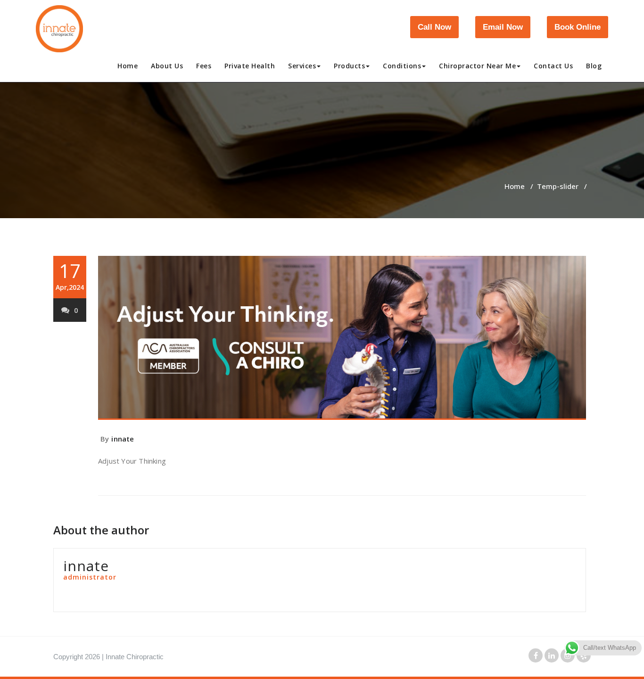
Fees (203, 65)
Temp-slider (557, 186)
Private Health (249, 65)
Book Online (577, 27)
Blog (594, 65)
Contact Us (553, 65)
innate (122, 438)
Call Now (434, 27)
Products (349, 65)
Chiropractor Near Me (477, 65)
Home (127, 65)
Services (302, 65)
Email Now (503, 27)
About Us (167, 65)
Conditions (402, 65)
